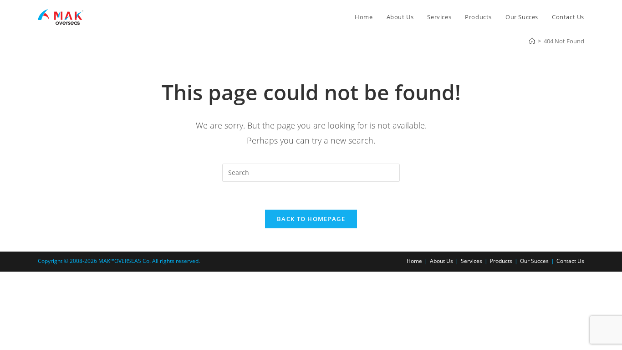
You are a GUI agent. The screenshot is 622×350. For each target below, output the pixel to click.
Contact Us (570, 261)
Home (414, 261)
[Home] (532, 41)
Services (471, 261)
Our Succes (534, 261)
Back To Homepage (311, 219)
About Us (441, 261)
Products (501, 261)
